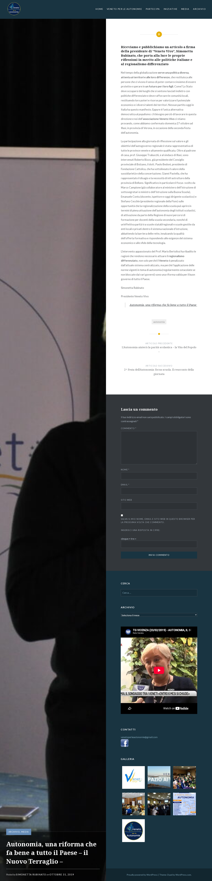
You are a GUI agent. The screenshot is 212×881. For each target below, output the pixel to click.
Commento (128, 428)
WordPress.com (183, 874)
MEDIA (185, 9)
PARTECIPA (153, 9)
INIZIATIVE (171, 9)
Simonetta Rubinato (31, 874)
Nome (125, 469)
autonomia (159, 321)
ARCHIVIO (199, 9)
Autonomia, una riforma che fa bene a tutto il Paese (163, 305)
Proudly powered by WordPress (142, 874)
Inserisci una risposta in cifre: (140, 530)
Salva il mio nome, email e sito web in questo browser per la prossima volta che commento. (158, 520)
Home (99, 9)
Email (125, 484)
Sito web (126, 500)
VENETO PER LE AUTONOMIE (124, 9)
